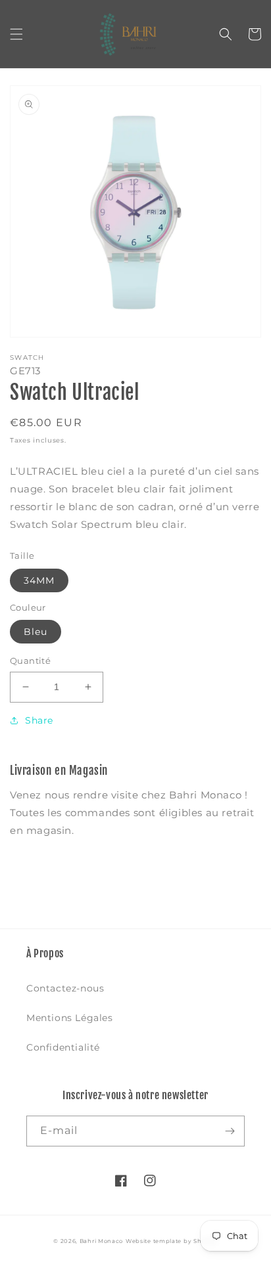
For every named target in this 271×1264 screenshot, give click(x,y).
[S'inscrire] (229, 1131)
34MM (39, 580)
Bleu (35, 632)
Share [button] (39, 720)
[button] (16, 34)
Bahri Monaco (101, 1241)
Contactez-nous (65, 988)
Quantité (30, 660)
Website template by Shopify (172, 1241)
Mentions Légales (69, 1018)
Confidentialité (63, 1047)
